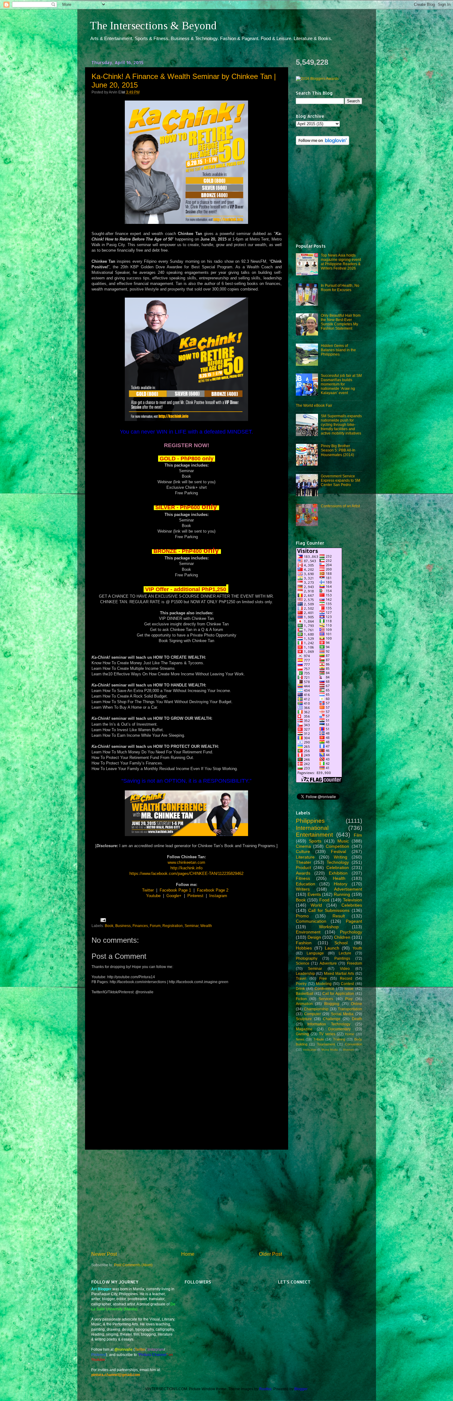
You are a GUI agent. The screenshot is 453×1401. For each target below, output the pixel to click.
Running (342, 894)
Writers (303, 889)
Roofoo (265, 1389)
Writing (340, 857)
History (340, 883)
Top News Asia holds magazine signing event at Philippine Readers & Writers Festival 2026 (341, 261)
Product (303, 867)
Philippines (310, 821)
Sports (315, 841)
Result (339, 915)
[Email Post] (102, 920)
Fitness (303, 878)
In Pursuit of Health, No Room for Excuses (340, 287)
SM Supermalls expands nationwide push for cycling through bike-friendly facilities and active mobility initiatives (341, 424)
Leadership (305, 973)
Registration (172, 926)
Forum (155, 926)
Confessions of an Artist (340, 506)
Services (326, 999)
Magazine (304, 1029)
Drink (300, 989)
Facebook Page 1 (175, 890)
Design (314, 937)
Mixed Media (329, 1049)
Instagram (218, 895)
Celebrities (351, 905)
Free (323, 978)
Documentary (339, 1029)
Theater (303, 862)
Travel (301, 978)
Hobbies (304, 948)
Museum (348, 1049)
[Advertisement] (186, 1200)
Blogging (331, 1004)
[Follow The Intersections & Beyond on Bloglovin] (322, 144)
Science (302, 963)
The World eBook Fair (314, 405)
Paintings (342, 958)
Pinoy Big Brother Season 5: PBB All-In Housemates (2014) (338, 450)
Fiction (301, 999)
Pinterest (195, 895)
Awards (303, 873)
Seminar (191, 926)
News (300, 1039)
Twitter (148, 890)
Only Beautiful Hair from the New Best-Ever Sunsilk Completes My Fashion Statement (341, 321)
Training (339, 1039)
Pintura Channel (152, 1355)
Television (352, 899)
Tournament (326, 1044)
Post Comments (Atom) (133, 1265)
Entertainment (314, 834)
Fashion (304, 942)
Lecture (345, 953)
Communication (311, 921)
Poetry (301, 984)
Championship (316, 1009)
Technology (338, 862)
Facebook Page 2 (212, 890)
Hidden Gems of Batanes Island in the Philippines (338, 350)
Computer (312, 1014)
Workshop (329, 926)
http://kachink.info (186, 868)
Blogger (300, 1389)
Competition (337, 846)
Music (343, 841)
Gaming (302, 1034)
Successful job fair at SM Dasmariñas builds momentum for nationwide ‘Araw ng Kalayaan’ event (341, 384)
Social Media (342, 1014)
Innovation (309, 1049)
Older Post (270, 1254)
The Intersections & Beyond (153, 25)
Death (357, 1019)
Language (315, 953)
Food (324, 899)
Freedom (354, 963)
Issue (349, 989)
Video (345, 968)
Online (356, 1004)
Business (123, 926)
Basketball (304, 993)
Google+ (174, 895)
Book (109, 926)
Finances (140, 926)
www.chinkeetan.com (186, 862)
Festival (338, 851)
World (316, 905)
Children (342, 937)
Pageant (354, 921)
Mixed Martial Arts (339, 973)
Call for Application (338, 993)
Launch (332, 948)
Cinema (303, 846)
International (312, 828)
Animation (304, 1004)
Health (339, 878)
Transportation (350, 1009)
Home (187, 1254)
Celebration (337, 867)
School (341, 942)
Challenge (332, 1019)
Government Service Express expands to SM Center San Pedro (340, 480)
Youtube (153, 895)
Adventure (328, 963)
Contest (347, 984)
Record (346, 978)
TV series (327, 1034)
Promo (302, 915)
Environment (308, 931)
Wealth (206, 926)
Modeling (324, 984)
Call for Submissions (328, 910)
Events (314, 894)
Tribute (318, 1039)
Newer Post (104, 1254)
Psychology (351, 931)
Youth (357, 948)
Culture (303, 851)
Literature (305, 857)
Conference (324, 989)
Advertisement (348, 889)
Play (349, 999)
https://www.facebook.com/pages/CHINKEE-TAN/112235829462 (186, 873)
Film (358, 835)
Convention (353, 1044)
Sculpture (304, 1019)
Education (305, 883)
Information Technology (328, 1024)
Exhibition (338, 873)
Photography (306, 958)
